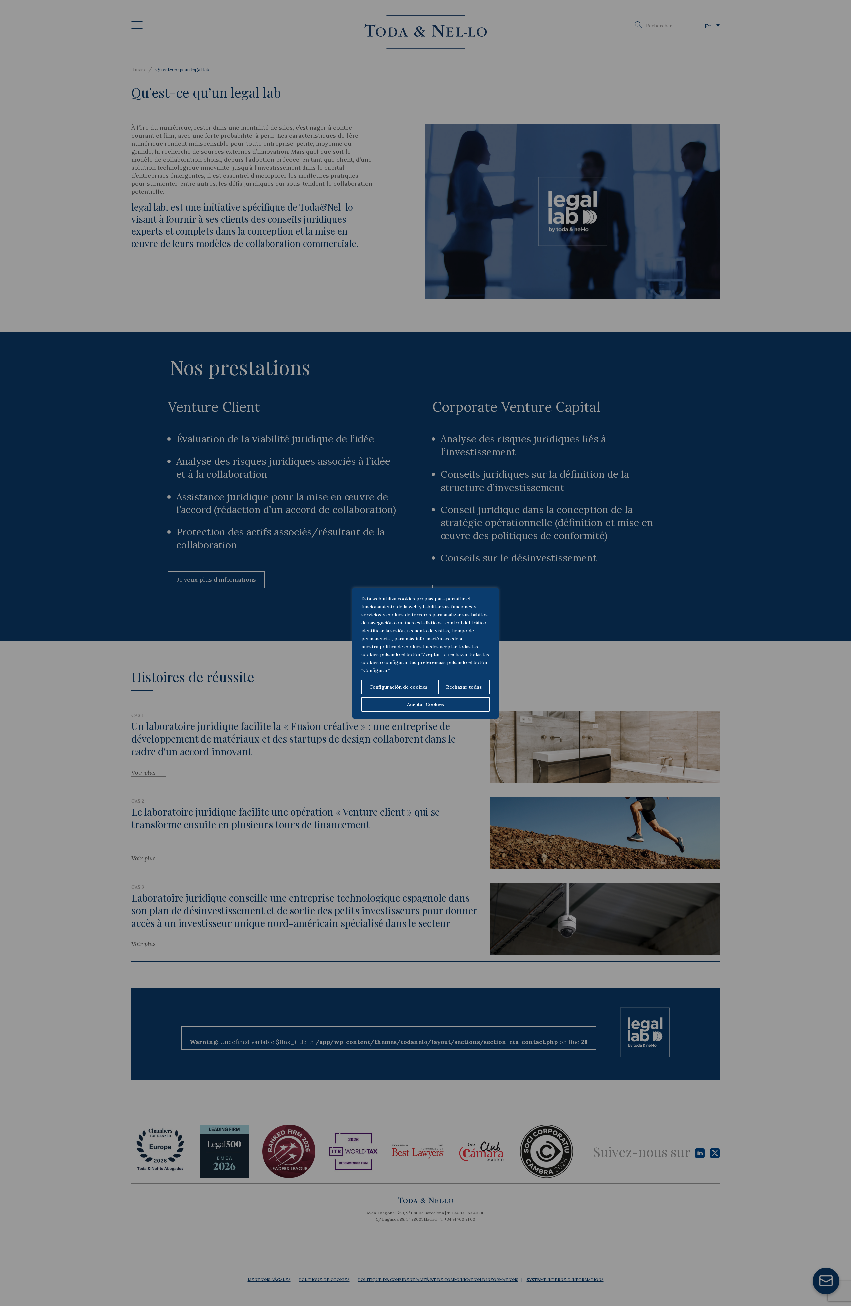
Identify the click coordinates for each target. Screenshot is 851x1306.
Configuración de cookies (398, 687)
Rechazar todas (464, 687)
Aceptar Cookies (425, 704)
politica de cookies (401, 647)
